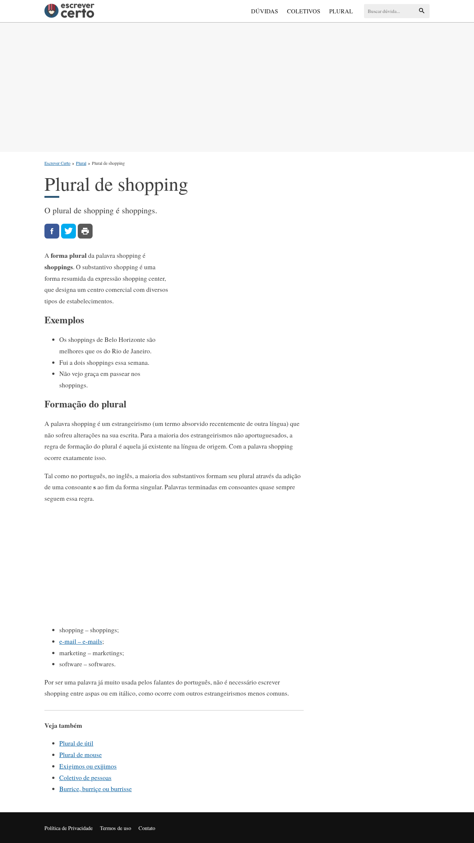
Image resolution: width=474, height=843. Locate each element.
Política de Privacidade (68, 828)
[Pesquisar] (422, 11)
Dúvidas (264, 11)
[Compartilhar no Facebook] (51, 231)
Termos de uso (115, 828)
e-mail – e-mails (80, 641)
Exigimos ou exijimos (88, 766)
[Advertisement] (237, 85)
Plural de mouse (80, 754)
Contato (146, 828)
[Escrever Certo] (69, 11)
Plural (341, 11)
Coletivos (303, 11)
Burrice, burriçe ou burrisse (95, 788)
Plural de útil (76, 743)
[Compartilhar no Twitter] (68, 231)
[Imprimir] (85, 231)
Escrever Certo (57, 163)
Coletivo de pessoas (85, 777)
